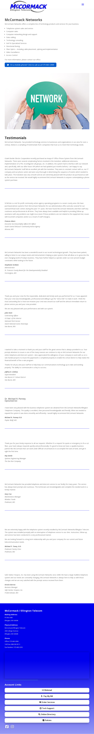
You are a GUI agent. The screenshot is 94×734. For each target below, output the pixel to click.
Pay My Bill (48, 696)
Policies (48, 720)
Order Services (48, 702)
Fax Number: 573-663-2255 (14, 647)
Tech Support (48, 708)
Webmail (48, 690)
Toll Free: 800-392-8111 (12, 644)
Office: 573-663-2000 (11, 641)
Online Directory (48, 714)
